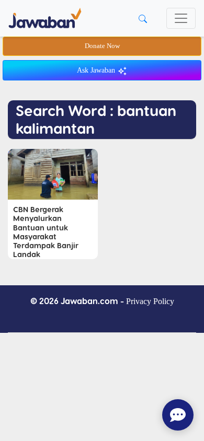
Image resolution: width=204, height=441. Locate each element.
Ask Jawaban (97, 70)
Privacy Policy (150, 301)
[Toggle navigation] (181, 18)
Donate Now (102, 46)
